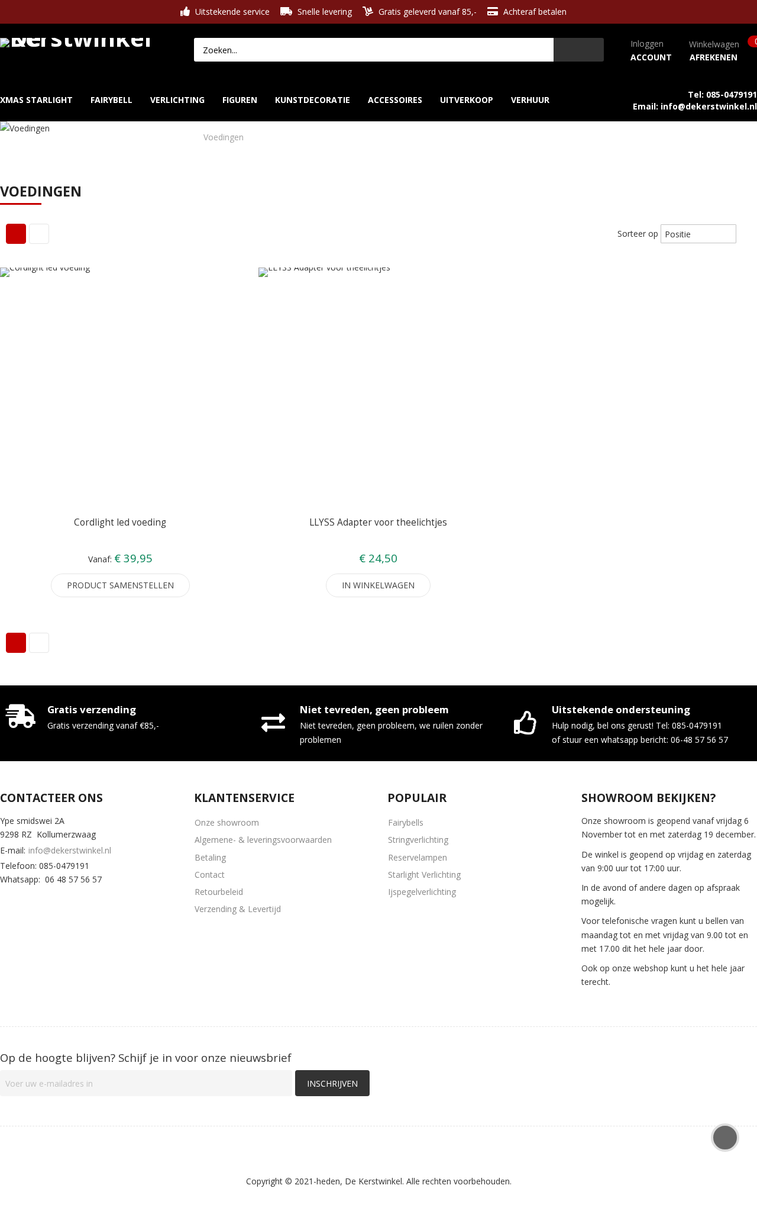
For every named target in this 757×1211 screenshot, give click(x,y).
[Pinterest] (77, 902)
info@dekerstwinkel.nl (69, 850)
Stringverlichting (418, 839)
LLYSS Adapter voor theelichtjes (378, 522)
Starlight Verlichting (424, 874)
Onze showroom (227, 822)
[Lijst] (39, 234)
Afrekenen (713, 57)
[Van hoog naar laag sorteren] (745, 233)
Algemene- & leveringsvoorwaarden (263, 839)
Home (12, 137)
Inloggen (647, 43)
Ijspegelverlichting (422, 891)
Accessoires (67, 137)
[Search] (579, 50)
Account (651, 57)
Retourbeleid (219, 891)
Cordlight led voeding (120, 522)
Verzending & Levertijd (238, 908)
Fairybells (405, 822)
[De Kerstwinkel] (79, 40)
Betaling (210, 857)
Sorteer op (637, 233)
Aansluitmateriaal (148, 137)
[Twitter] (42, 902)
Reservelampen (417, 857)
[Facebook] (7, 902)
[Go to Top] (725, 1137)
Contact (210, 874)
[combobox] (374, 50)
